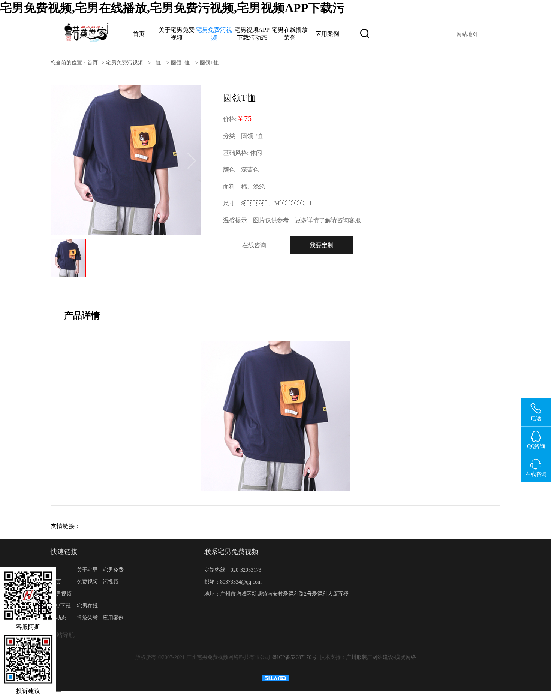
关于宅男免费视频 (87, 576)
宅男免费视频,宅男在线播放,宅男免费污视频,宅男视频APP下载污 (172, 8)
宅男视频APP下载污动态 (61, 606)
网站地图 (467, 34)
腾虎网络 (405, 657)
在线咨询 (254, 245)
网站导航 (63, 635)
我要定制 (322, 245)
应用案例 (327, 34)
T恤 (157, 63)
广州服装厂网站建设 (369, 657)
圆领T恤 (180, 63)
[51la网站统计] (275, 680)
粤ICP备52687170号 (294, 657)
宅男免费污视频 (124, 63)
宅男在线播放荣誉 (87, 612)
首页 (139, 34)
